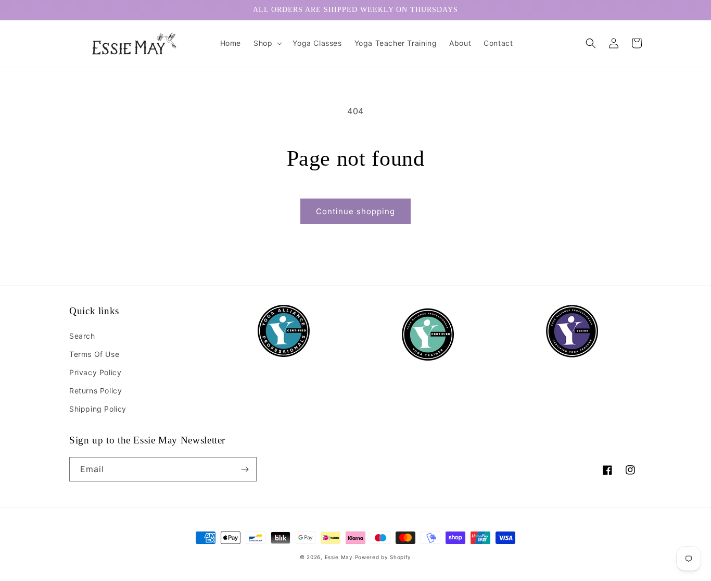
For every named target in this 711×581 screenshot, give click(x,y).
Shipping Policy (97, 408)
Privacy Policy (95, 372)
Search (82, 335)
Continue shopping (355, 211)
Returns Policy (95, 390)
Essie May (340, 557)
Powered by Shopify (383, 557)
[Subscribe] (244, 469)
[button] (266, 43)
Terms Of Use (94, 354)
